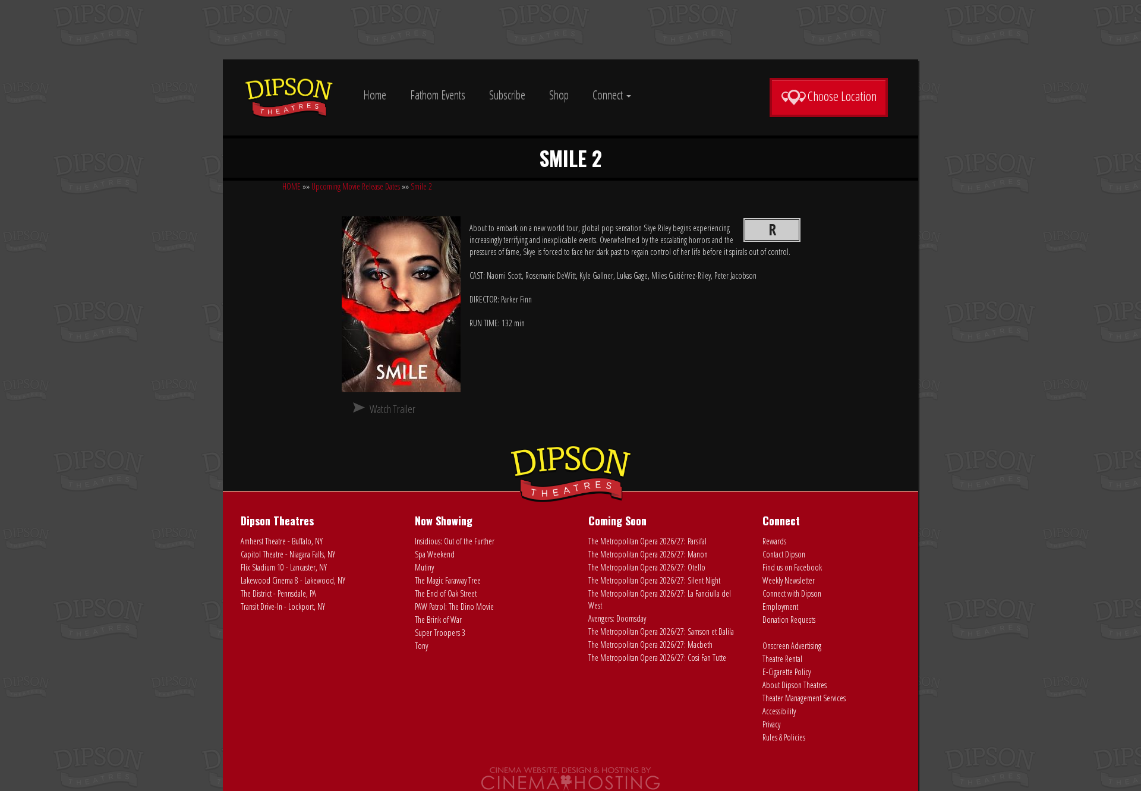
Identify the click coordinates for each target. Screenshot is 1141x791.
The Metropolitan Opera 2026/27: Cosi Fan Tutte (657, 657)
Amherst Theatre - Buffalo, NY (282, 541)
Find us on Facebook (792, 567)
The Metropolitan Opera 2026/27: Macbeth (650, 644)
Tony (421, 645)
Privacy (771, 724)
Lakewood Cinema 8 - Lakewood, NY (293, 580)
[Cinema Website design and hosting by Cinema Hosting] (570, 778)
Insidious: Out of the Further (454, 541)
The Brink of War (438, 619)
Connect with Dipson (791, 593)
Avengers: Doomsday (617, 618)
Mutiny (424, 567)
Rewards (774, 541)
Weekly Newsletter (788, 580)
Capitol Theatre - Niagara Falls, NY (288, 554)
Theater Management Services (804, 698)
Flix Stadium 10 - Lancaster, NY (284, 567)
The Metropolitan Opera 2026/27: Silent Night (654, 580)
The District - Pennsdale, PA (278, 593)
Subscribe (507, 95)
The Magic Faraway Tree (448, 580)
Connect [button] (608, 95)
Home (374, 95)
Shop (559, 95)
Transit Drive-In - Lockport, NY (283, 606)
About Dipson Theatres (794, 685)
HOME (291, 186)
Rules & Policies (783, 737)
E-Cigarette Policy (786, 671)
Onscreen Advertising (791, 645)
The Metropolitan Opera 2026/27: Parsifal (647, 541)
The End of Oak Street (446, 593)
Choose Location (842, 96)
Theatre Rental (782, 658)
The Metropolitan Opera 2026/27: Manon (648, 554)
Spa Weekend (435, 554)
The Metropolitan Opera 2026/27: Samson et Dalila (661, 631)
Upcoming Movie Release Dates (355, 186)
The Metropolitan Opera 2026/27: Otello (646, 567)
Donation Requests (788, 619)
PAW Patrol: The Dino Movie (454, 606)
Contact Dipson (783, 554)
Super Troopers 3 (440, 632)
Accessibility (779, 711)
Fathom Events (437, 95)
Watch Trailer (392, 409)
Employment (780, 606)
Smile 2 (421, 186)
